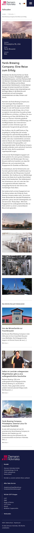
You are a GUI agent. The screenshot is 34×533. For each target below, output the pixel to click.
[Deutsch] (24, 3)
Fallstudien (11, 14)
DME (5, 500)
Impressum (17, 523)
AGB (3, 523)
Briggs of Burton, (9, 502)
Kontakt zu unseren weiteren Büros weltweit (17, 478)
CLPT (5, 498)
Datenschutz (9, 523)
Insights (4, 14)
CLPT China (7, 504)
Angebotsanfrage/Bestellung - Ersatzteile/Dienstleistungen (13, 488)
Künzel (6, 506)
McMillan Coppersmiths (11, 508)
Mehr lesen (4, 343)
